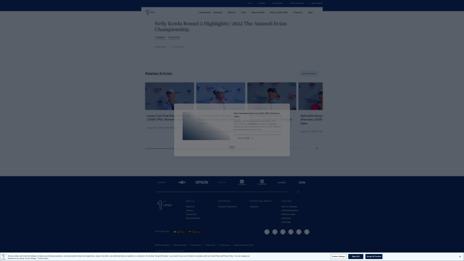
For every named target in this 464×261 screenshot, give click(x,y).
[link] (246, 139)
